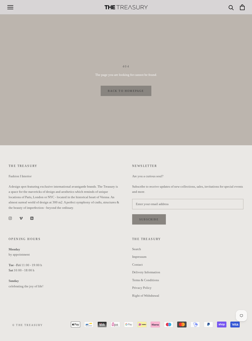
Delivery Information (146, 272)
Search (136, 249)
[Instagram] (10, 217)
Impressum (139, 257)
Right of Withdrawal (145, 295)
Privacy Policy (142, 288)
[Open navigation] (10, 7)
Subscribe (149, 219)
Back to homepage (126, 90)
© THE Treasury (27, 325)
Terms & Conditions (145, 280)
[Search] (231, 7)
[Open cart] (242, 7)
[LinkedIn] (31, 217)
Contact (137, 264)
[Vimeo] (21, 217)
